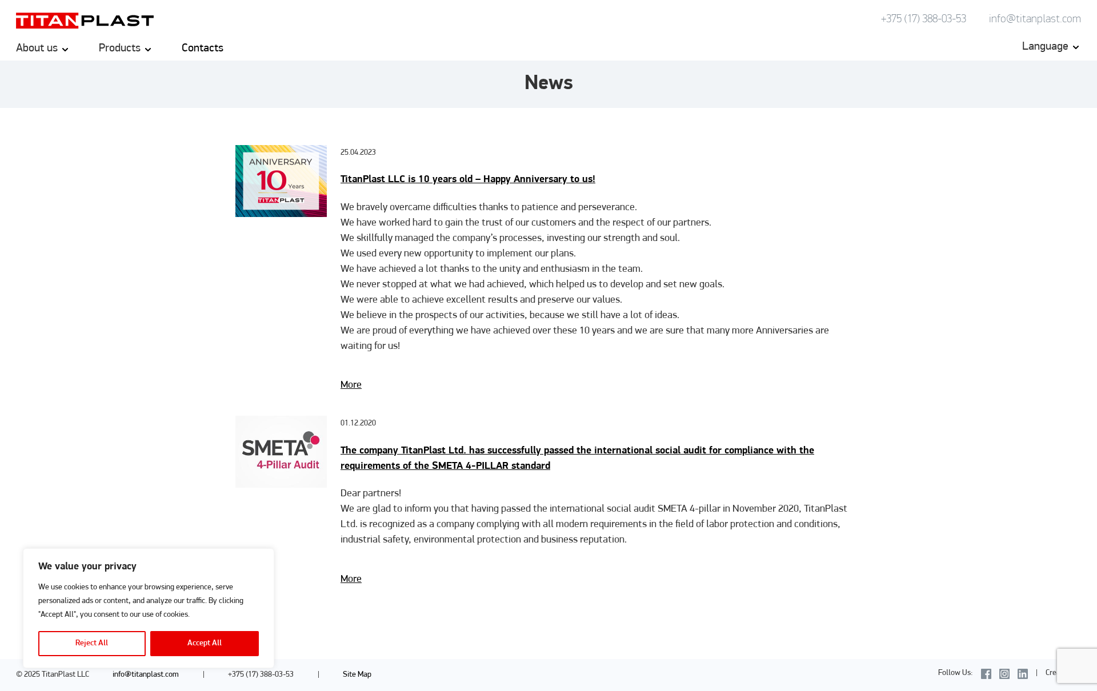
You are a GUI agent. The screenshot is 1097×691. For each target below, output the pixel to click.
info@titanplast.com (1035, 19)
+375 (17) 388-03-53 (923, 19)
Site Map (357, 674)
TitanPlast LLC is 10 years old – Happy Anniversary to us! (468, 180)
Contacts (202, 48)
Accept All (204, 643)
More (351, 385)
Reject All (91, 643)
